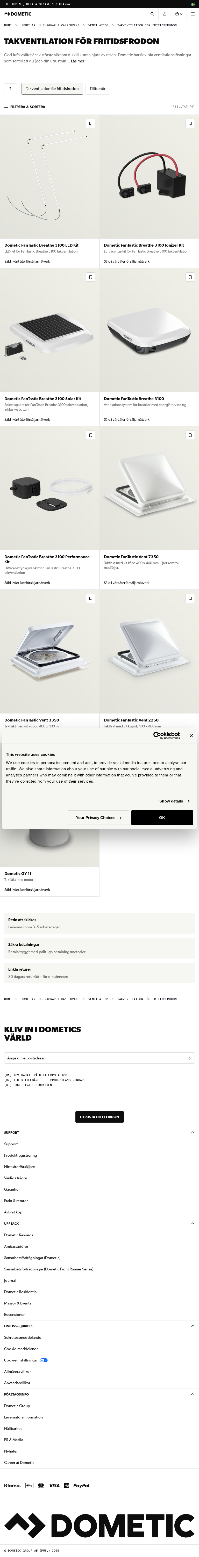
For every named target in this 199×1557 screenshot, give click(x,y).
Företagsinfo (16, 1394)
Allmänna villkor (17, 1371)
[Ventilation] (10, 88)
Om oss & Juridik (18, 1326)
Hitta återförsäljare (19, 1166)
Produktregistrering (20, 1155)
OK (162, 817)
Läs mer (77, 61)
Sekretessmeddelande (22, 1337)
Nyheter (27, 1451)
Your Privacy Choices (95, 817)
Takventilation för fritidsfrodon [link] (147, 25)
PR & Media (30, 1439)
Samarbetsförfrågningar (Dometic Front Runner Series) (48, 1269)
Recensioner (14, 1314)
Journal (10, 1280)
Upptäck (11, 1224)
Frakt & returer (16, 1200)
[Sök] (152, 14)
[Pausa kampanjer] (7, 4)
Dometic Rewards (18, 1235)
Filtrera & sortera (27, 107)
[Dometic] (18, 14)
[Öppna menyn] (193, 14)
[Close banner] (191, 735)
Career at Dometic (35, 1462)
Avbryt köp (13, 1212)
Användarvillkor (17, 1383)
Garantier (12, 1189)
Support (11, 1132)
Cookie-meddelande (21, 1349)
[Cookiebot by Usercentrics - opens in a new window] (157, 736)
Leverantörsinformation (23, 1417)
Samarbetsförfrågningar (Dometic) (32, 1257)
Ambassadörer (16, 1246)
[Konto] (164, 14)
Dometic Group (33, 1405)
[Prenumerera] (189, 1058)
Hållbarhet (13, 1428)
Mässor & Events (17, 1303)
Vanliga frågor (15, 1178)
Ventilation (98, 25)
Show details (171, 801)
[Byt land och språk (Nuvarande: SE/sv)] (193, 4)
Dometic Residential (37, 1291)
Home (8, 25)
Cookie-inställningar (21, 1360)
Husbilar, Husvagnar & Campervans (50, 25)
